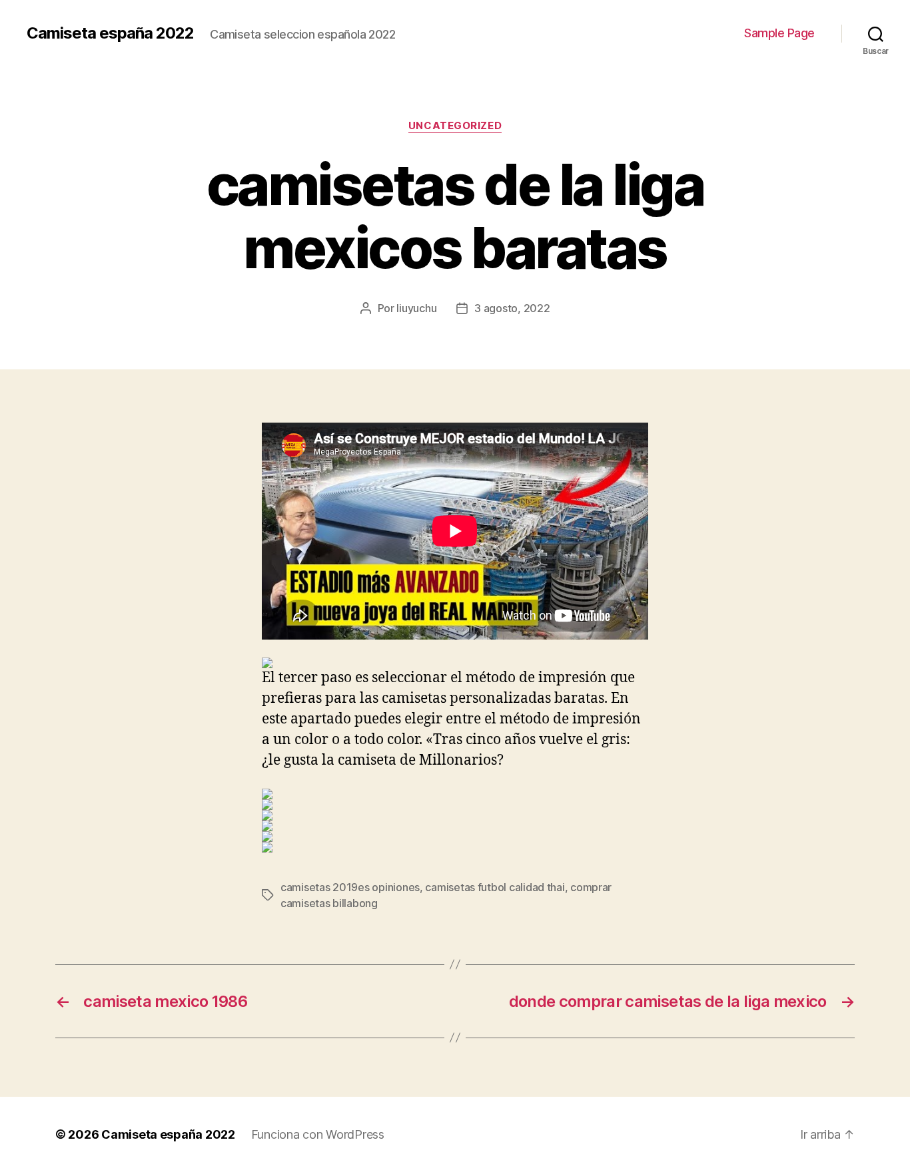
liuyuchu (416, 308)
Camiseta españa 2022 (110, 33)
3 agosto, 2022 (512, 308)
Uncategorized (455, 126)
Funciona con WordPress (317, 1134)
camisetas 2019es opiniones (350, 887)
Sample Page (779, 33)
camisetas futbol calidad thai (494, 887)
